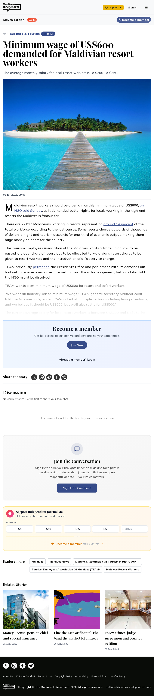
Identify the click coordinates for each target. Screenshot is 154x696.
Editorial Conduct (25, 676)
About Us (8, 676)
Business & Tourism (25, 33)
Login (91, 359)
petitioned (41, 267)
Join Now (77, 345)
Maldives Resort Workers (122, 569)
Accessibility (81, 676)
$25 (77, 529)
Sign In (132, 7)
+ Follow (48, 33)
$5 (19, 529)
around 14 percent (118, 224)
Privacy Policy (98, 676)
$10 (48, 529)
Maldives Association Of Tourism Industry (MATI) (107, 561)
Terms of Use (45, 676)
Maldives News (59, 561)
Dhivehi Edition (13, 20)
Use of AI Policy (117, 676)
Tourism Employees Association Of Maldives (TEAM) (66, 569)
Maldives (37, 561)
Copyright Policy (63, 676)
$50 (105, 529)
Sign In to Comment (77, 488)
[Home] (4, 33)
